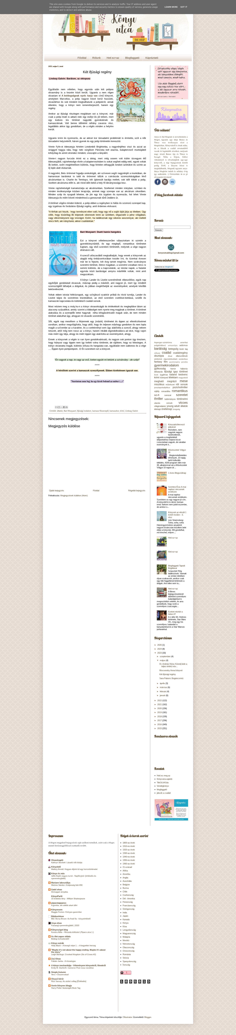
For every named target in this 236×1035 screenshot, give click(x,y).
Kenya (125, 923)
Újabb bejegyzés (56, 490)
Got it (183, 7)
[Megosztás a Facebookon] (64, 407)
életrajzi (157, 409)
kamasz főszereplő (100, 411)
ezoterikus (183, 359)
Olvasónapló (57, 860)
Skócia (126, 958)
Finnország (128, 902)
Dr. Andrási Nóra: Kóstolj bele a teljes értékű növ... (173, 665)
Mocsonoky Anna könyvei (170, 670)
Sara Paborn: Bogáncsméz (171, 678)
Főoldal (82, 57)
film (166, 361)
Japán (125, 916)
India (125, 912)
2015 (159, 728)
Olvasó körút (57, 979)
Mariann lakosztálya (60, 882)
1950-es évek (129, 860)
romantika (165, 391)
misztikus (159, 384)
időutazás (158, 371)
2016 (159, 724)
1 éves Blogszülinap (177, 473)
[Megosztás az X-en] (61, 407)
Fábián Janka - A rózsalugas (63, 961)
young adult (173, 406)
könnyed (164, 377)
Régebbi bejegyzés (136, 490)
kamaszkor (114, 411)
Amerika (126, 874)
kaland (173, 374)
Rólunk (96, 57)
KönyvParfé (56, 896)
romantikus (180, 391)
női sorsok (182, 384)
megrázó (172, 381)
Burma (126, 888)
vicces (183, 402)
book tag (183, 349)
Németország (129, 944)
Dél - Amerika (129, 898)
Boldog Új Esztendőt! (60, 939)
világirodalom (160, 406)
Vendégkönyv (163, 786)
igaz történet (180, 371)
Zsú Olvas (56, 959)
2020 (159, 708)
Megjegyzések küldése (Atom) (74, 495)
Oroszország (128, 951)
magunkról (183, 378)
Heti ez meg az (163, 775)
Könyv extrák (57, 943)
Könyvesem (56, 909)
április (163, 683)
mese (184, 381)
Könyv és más (58, 873)
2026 (159, 645)
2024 (159, 649)
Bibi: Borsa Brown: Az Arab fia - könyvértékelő (71, 919)
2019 (159, 712)
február (163, 691)
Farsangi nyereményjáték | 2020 (65, 925)
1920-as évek (129, 850)
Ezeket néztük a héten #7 (175, 612)
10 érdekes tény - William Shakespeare (68, 899)
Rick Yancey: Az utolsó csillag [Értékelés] (68, 981)
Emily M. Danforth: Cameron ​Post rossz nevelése (72, 968)
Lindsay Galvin (131, 411)
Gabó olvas (56, 889)
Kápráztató (151, 57)
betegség (173, 349)
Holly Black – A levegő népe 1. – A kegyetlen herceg (73, 945)
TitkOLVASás (163, 782)
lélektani (173, 377)
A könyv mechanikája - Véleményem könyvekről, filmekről (78, 965)
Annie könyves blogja (61, 985)
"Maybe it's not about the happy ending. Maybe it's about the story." (78, 951)
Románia (127, 954)
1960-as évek (129, 863)
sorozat (167, 395)
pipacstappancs (58, 903)
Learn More (171, 7)
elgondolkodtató (170, 359)
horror (173, 368)
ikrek (156, 375)
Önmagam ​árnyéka (59, 892)
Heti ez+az (113, 57)
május (163, 660)
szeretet (182, 395)
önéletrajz (167, 409)
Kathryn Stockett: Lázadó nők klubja (66, 862)
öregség (176, 409)
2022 (159, 700)
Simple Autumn (58, 972)
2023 (159, 653)
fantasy (158, 361)
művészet (170, 384)
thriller (158, 398)
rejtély (157, 391)
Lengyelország (129, 930)
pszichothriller (180, 387)
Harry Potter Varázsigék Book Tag (65, 988)
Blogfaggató (132, 57)
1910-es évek (129, 846)
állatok (60, 411)
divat (170, 356)
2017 (159, 720)
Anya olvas (56, 923)
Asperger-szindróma (163, 342)
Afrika (125, 870)
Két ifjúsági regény (167, 674)
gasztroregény (174, 362)
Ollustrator (127, 1017)
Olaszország (128, 947)
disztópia (159, 355)
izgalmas (164, 375)
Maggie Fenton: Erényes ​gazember (66, 912)
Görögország (128, 909)
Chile (125, 891)
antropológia (172, 345)
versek (169, 403)
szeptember (165, 656)
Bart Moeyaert (70, 411)
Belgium (126, 884)
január (163, 695)
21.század (127, 867)
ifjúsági (168, 371)
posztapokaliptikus (162, 388)
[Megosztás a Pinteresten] (66, 407)
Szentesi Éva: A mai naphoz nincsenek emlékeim (177, 489)
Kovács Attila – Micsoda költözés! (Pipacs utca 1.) (72, 932)
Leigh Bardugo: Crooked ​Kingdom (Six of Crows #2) (73, 954)
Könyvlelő (56, 867)
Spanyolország (129, 961)
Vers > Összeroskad (60, 974)
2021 (159, 704)
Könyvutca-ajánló (164, 779)
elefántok (158, 359)
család (166, 352)
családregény (180, 352)
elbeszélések (182, 356)
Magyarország (129, 933)
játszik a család (164, 793)
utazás (157, 403)
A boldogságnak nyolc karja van (80, 95)
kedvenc (183, 374)
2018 (159, 716)
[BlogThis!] (58, 407)
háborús (184, 368)
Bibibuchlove (57, 916)
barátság (160, 348)
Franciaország (129, 905)
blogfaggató (162, 789)
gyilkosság (160, 368)
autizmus (183, 345)
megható (159, 381)
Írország (126, 965)
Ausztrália (127, 881)
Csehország (128, 895)
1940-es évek (129, 856)
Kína (125, 926)
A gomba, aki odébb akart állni (64, 905)
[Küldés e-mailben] (56, 407)
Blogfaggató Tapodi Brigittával (176, 566)
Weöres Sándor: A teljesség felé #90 (66, 885)
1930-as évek (129, 853)
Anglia (125, 877)
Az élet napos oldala (60, 936)
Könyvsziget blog (59, 930)
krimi (122, 411)
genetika (184, 362)
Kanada (126, 919)
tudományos (170, 399)
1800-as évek (129, 843)
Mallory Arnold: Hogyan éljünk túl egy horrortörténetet (74, 869)
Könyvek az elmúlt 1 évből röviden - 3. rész (177, 514)
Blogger (147, 1017)
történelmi (182, 399)
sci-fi (156, 395)
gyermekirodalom (166, 365)
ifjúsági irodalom (84, 411)
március (164, 687)
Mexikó (126, 940)
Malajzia (126, 937)
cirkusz (157, 353)
